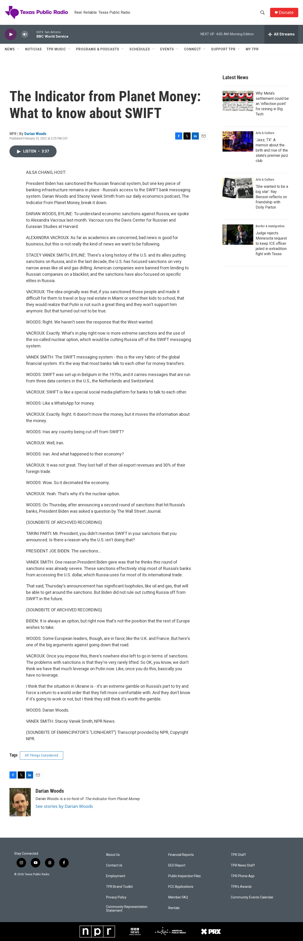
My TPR (252, 49)
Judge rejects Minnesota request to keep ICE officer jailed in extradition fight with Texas (271, 243)
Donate (286, 12)
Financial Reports (181, 855)
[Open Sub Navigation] (18, 49)
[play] (10, 34)
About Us (113, 855)
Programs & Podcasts (97, 49)
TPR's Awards (241, 886)
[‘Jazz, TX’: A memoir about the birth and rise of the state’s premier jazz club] (238, 141)
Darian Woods (35, 133)
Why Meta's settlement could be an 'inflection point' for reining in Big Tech (272, 103)
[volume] (25, 34)
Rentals (174, 908)
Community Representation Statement (126, 908)
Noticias (33, 49)
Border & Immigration (270, 226)
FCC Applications (180, 886)
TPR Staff (238, 855)
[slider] (32, 34)
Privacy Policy (116, 897)
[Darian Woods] (20, 802)
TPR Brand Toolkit (119, 886)
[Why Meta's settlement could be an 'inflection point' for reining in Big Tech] (238, 101)
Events (167, 49)
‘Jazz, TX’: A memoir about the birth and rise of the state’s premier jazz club (272, 150)
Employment (115, 876)
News (10, 49)
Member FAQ (178, 897)
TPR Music (56, 49)
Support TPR (223, 49)
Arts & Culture (265, 133)
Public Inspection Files (184, 876)
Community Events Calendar (252, 897)
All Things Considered (41, 755)
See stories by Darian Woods (64, 806)
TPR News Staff (243, 865)
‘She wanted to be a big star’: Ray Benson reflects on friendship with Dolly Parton (272, 197)
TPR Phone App (242, 876)
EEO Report (176, 865)
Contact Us (114, 865)
